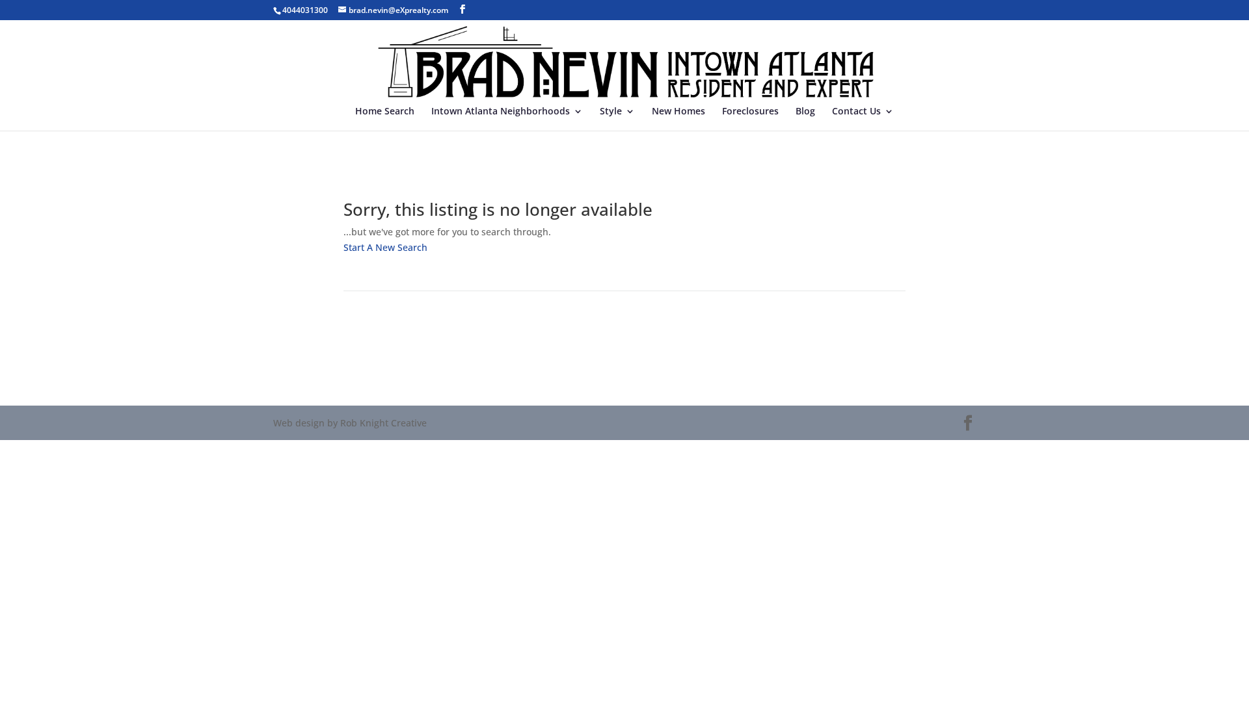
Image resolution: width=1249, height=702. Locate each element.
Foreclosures (750, 112)
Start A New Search (385, 247)
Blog (805, 112)
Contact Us (856, 112)
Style (611, 112)
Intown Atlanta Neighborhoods (500, 112)
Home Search (384, 112)
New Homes (678, 112)
